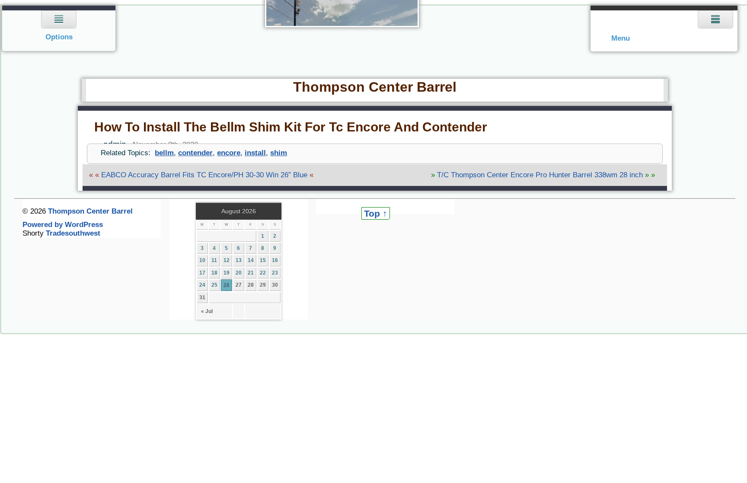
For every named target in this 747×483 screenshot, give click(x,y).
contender (195, 153)
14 (251, 260)
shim (278, 153)
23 (275, 273)
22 (263, 273)
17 (202, 273)
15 (263, 260)
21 (251, 273)
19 (226, 273)
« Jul (207, 311)
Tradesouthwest (73, 233)
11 (214, 260)
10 (202, 260)
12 (226, 260)
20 (239, 273)
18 (214, 273)
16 (275, 260)
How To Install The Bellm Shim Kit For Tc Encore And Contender (290, 127)
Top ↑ (375, 213)
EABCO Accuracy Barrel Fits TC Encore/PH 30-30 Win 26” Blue (204, 175)
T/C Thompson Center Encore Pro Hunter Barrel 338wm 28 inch (540, 175)
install (255, 153)
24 (202, 285)
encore (228, 153)
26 (226, 285)
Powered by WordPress (62, 225)
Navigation (59, 28)
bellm (164, 153)
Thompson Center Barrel (374, 87)
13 (239, 260)
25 (214, 285)
